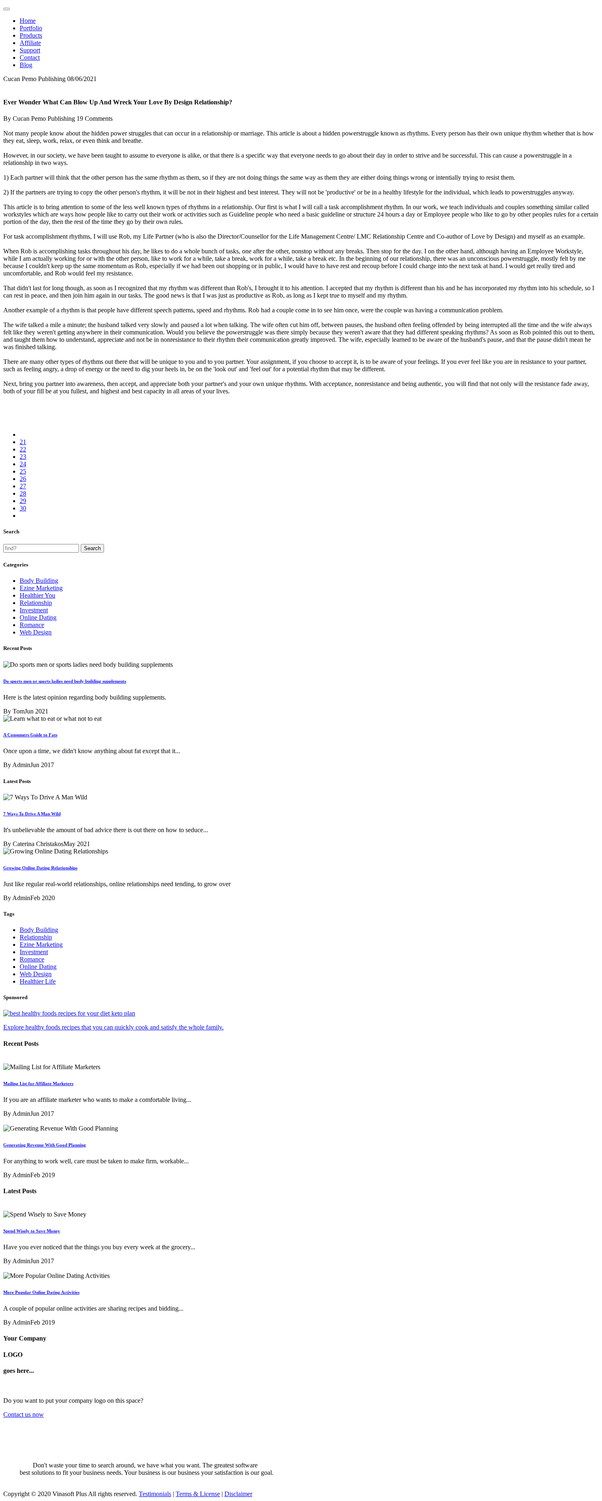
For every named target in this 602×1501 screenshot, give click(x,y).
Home (28, 20)
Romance (32, 624)
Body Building (39, 580)
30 (23, 508)
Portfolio (31, 28)
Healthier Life (38, 981)
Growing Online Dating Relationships (40, 867)
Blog (26, 64)
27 (23, 486)
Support (30, 50)
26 (23, 478)
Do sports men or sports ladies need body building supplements (64, 681)
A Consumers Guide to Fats (30, 734)
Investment (34, 610)
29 (23, 500)
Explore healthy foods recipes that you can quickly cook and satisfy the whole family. (113, 1027)
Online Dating (38, 617)
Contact (30, 57)
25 (23, 471)
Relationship (36, 602)
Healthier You (37, 595)
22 (23, 449)
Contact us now (23, 1414)
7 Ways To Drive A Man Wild (32, 813)
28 (23, 493)
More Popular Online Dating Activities (41, 1292)
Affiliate (30, 42)
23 (23, 456)
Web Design (36, 632)
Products (31, 35)
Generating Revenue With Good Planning (44, 1144)
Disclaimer (238, 1493)
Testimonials (155, 1493)
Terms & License (198, 1493)
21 (23, 441)
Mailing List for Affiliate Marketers (38, 1083)
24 (23, 463)
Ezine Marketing (41, 588)
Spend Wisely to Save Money (31, 1230)
